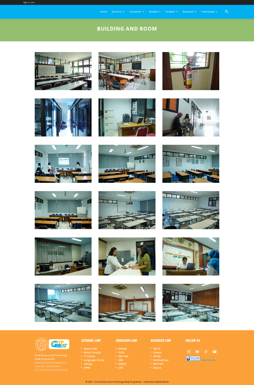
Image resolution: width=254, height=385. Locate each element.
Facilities (170, 11)
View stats (208, 360)
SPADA (122, 363)
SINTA (156, 348)
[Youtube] (214, 351)
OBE (120, 360)
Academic (135, 11)
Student (153, 11)
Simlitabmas (160, 360)
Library (88, 363)
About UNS (90, 348)
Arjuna (157, 367)
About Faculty (92, 352)
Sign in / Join (29, 2)
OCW (121, 352)
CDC (120, 367)
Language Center (94, 360)
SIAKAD (122, 348)
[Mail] (197, 351)
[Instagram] (188, 351)
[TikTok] (206, 351)
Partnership (207, 11)
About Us (117, 11)
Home (103, 11)
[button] (226, 12)
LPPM (87, 367)
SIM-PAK (123, 356)
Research (188, 11)
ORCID (157, 356)
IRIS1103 (158, 363)
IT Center (89, 356)
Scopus (157, 352)
